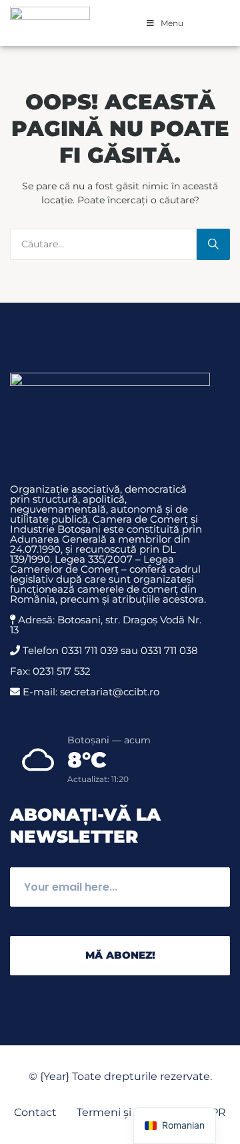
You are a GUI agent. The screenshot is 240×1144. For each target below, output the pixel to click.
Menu (172, 23)
